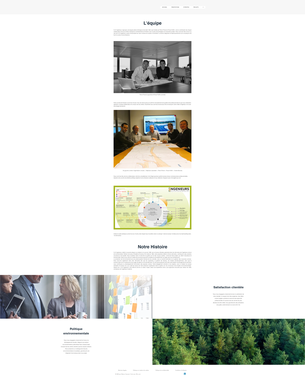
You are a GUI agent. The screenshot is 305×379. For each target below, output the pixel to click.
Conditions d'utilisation (181, 370)
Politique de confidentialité (162, 370)
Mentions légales (122, 370)
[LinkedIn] (185, 374)
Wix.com (138, 374)
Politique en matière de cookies (141, 370)
